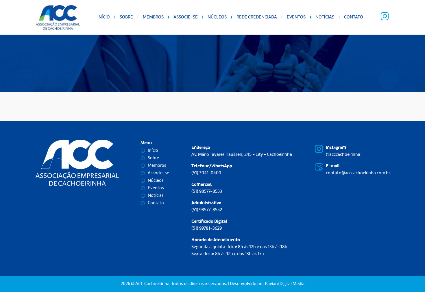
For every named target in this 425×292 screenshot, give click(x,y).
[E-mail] (319, 167)
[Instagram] (319, 149)
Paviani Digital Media (284, 284)
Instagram (336, 147)
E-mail (333, 166)
